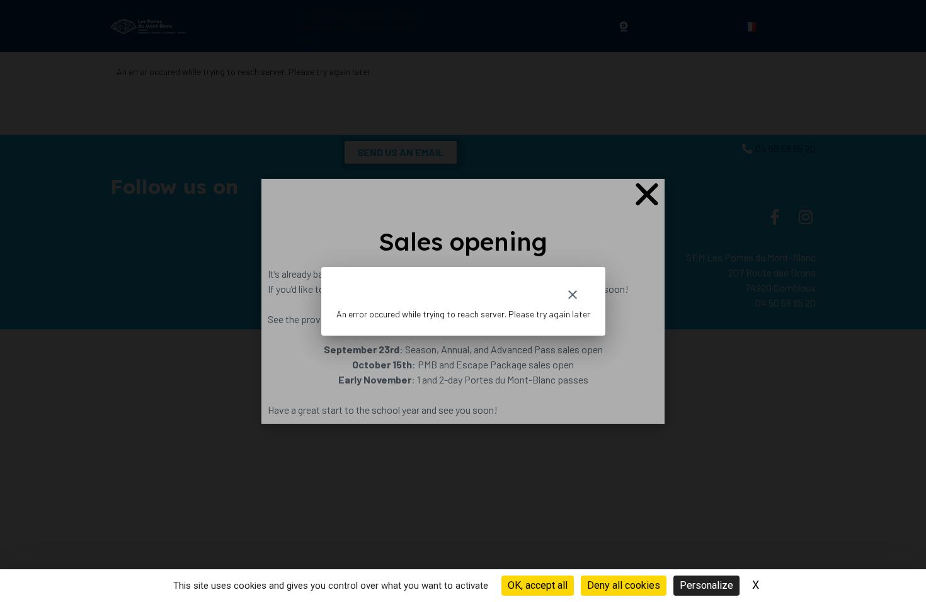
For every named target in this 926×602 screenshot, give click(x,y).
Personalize (706, 585)
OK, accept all (538, 585)
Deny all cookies (623, 585)
